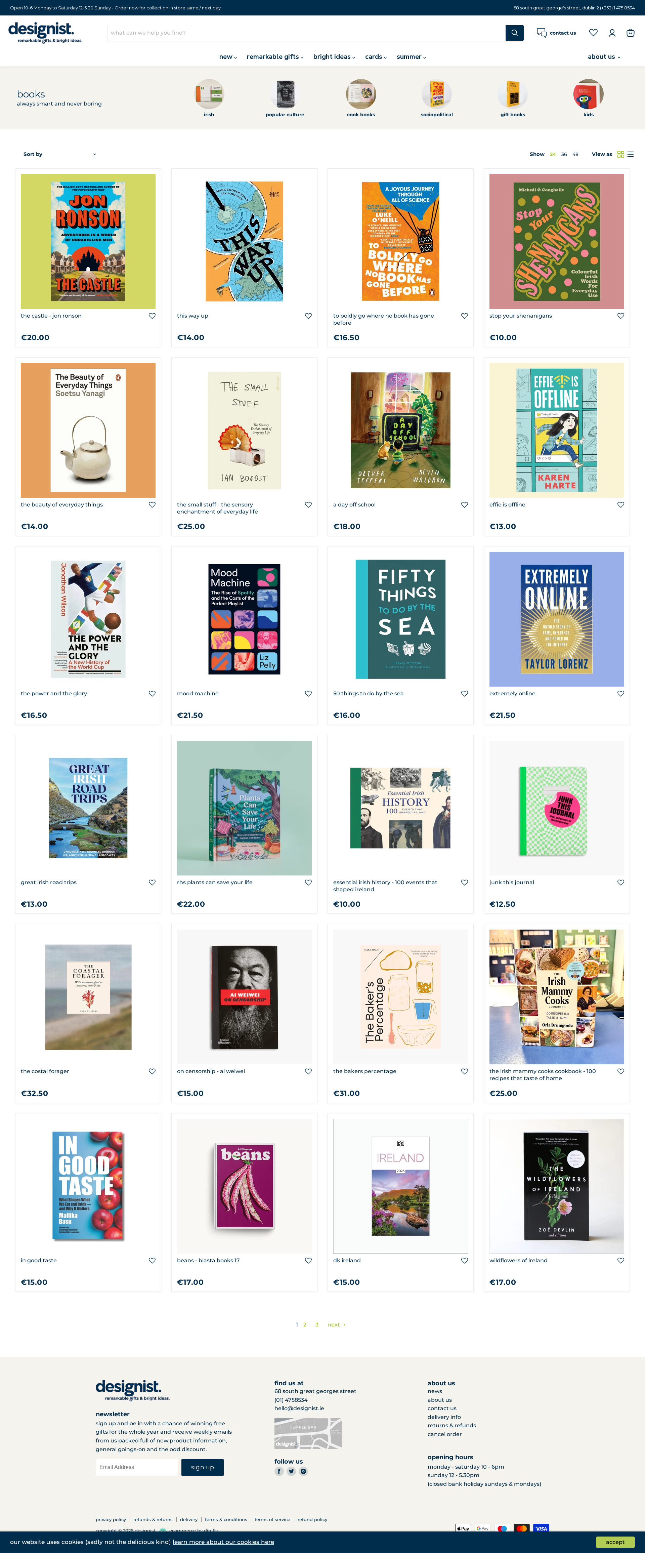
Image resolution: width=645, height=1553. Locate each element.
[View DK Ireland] (400, 1186)
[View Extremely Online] (556, 619)
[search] (307, 33)
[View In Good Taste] (88, 1186)
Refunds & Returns (153, 1519)
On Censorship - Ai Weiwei (211, 1071)
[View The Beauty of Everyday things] (88, 430)
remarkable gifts (274, 56)
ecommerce (182, 1531)
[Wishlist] (593, 32)
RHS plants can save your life (215, 882)
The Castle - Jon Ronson (51, 316)
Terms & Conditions (226, 1519)
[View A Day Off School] (400, 430)
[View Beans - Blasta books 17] (244, 1186)
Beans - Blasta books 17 (208, 1260)
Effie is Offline (507, 504)
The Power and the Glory (54, 693)
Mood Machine (198, 693)
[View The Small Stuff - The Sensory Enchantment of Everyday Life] (244, 430)
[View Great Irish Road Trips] (88, 808)
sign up (202, 1467)
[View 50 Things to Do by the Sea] (400, 619)
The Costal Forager (45, 1071)
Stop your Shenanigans (520, 316)
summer (410, 56)
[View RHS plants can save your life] (244, 808)
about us (602, 56)
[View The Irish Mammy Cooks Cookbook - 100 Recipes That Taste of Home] (556, 997)
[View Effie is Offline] (556, 430)
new (226, 56)
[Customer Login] (612, 33)
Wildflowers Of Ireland (518, 1260)
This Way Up (192, 316)
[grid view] (621, 154)
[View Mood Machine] (244, 619)
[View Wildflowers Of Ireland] (556, 1186)
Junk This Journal (511, 882)
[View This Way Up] (244, 241)
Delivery (189, 1519)
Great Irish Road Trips (49, 882)
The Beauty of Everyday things (62, 504)
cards (374, 56)
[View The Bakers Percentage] (400, 997)
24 (553, 154)
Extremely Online (512, 693)
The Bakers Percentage (364, 1071)
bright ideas (332, 56)
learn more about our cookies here (223, 1542)
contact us (442, 1408)
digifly (211, 1531)
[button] (152, 316)
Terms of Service (272, 1519)
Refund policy (312, 1519)
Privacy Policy (111, 1519)
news (435, 1391)
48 (575, 154)
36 (564, 154)
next (334, 1324)
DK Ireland (347, 1260)
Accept (615, 1542)
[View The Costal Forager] (88, 997)
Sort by (33, 154)
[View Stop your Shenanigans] (556, 241)
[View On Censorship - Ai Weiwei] (244, 997)
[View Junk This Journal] (556, 808)
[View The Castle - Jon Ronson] (88, 241)
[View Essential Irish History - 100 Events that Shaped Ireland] (400, 808)
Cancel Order (445, 1434)
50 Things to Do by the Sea (368, 693)
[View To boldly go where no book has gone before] (400, 241)
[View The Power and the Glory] (88, 619)
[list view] (630, 154)
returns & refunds (452, 1425)
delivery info (444, 1417)
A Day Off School (354, 504)
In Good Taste (39, 1260)
